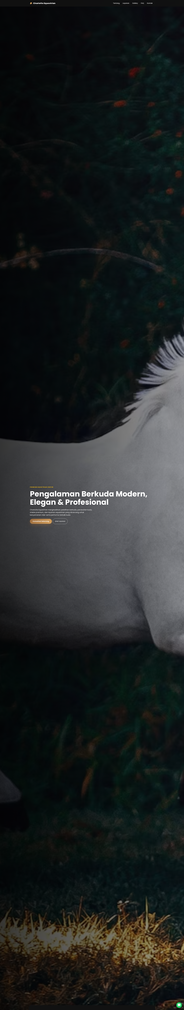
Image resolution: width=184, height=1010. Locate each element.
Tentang (116, 3)
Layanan (126, 3)
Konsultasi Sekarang (41, 521)
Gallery (135, 3)
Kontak (150, 3)
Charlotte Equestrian (44, 3)
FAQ (142, 3)
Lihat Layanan (60, 521)
